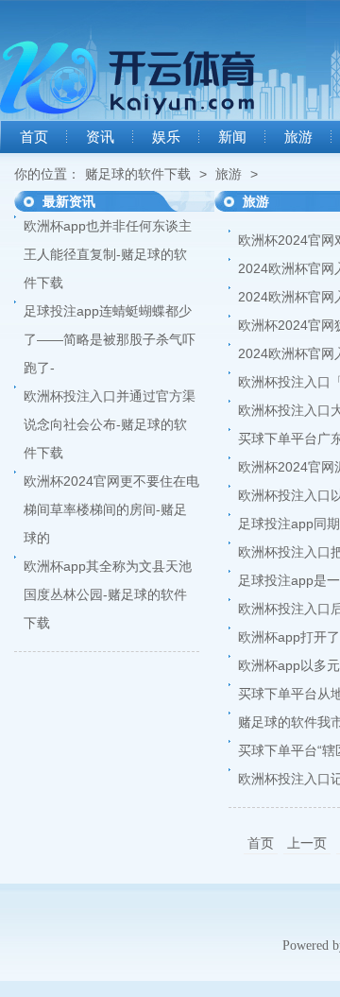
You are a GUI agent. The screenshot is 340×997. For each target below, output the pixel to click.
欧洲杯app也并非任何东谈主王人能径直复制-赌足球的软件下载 (108, 254)
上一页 (307, 843)
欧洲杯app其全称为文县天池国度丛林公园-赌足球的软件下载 (108, 594)
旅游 (298, 137)
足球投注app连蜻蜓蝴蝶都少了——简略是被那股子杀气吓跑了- (110, 339)
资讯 (100, 137)
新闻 (232, 137)
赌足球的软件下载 (138, 173)
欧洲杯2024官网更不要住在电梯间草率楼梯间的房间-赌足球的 (111, 509)
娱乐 (166, 137)
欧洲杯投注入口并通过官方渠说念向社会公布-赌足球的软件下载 (110, 424)
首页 (34, 137)
